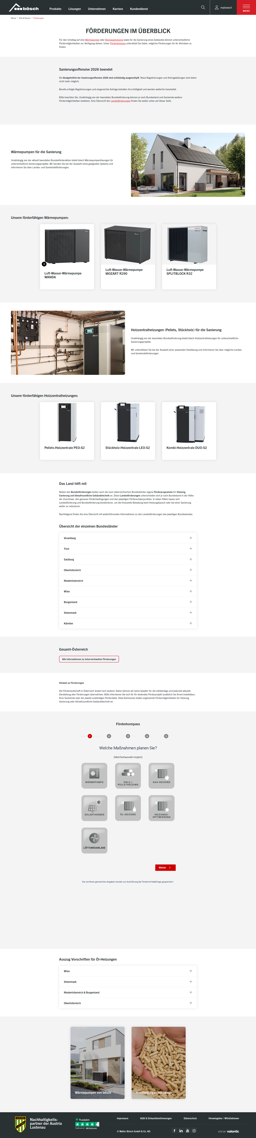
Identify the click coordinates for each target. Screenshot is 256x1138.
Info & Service (25, 18)
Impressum (122, 1118)
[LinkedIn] (181, 1130)
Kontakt (241, 1113)
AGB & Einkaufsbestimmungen (156, 1118)
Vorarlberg (70, 538)
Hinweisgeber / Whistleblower (224, 1118)
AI (44, 264)
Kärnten (68, 623)
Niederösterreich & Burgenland (81, 992)
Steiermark (70, 612)
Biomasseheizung (114, 39)
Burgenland (70, 602)
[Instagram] (194, 1130)
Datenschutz (190, 1118)
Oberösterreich (72, 570)
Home (13, 18)
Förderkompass (118, 43)
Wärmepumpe (92, 39)
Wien (67, 591)
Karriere (118, 9)
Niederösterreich (73, 580)
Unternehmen (97, 9)
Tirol (66, 548)
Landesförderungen (121, 100)
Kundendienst (139, 9)
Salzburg (69, 559)
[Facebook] (174, 1130)
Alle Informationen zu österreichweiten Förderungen (89, 659)
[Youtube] (188, 1130)
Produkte (55, 9)
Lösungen (74, 9)
